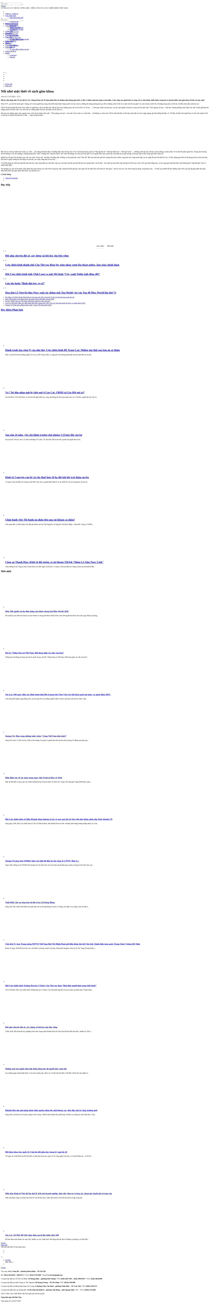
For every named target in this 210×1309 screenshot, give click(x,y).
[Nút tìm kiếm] (22, 4)
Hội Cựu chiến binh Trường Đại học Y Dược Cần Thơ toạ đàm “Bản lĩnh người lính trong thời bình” (50, 985)
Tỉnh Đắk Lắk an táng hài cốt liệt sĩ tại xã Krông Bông (30, 902)
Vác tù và (13, 30)
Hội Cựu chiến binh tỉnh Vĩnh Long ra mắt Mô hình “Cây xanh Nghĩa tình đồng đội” (52, 274)
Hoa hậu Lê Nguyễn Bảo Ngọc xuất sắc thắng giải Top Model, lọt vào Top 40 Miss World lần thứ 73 (60, 292)
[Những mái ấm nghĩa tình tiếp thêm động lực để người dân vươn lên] (21, 1064)
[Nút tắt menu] (2, 18)
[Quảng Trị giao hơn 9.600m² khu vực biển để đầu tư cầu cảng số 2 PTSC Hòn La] (21, 857)
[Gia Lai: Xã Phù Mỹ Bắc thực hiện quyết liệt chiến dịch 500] (21, 1231)
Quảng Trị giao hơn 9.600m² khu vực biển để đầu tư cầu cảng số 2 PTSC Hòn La (42, 861)
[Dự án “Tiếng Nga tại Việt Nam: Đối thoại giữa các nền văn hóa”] (21, 649)
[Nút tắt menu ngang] (13, 1262)
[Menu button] (2, 2)
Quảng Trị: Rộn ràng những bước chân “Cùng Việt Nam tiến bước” (28, 305)
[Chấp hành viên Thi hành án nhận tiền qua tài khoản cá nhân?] (21, 515)
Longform (13, 55)
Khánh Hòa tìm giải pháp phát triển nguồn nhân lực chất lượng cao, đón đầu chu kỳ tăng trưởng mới (51, 1110)
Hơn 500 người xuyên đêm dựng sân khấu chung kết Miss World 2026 (29, 299)
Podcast (12, 47)
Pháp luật (8, 47)
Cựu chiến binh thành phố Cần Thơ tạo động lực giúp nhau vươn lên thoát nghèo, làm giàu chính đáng (62, 264)
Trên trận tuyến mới (16, 18)
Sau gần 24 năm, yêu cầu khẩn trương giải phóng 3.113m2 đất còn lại (43, 434)
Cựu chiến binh (10, 16)
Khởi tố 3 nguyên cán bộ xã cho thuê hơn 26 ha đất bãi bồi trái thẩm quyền (47, 477)
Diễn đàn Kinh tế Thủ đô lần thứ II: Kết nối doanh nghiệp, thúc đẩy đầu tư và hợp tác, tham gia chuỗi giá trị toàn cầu (58, 1193)
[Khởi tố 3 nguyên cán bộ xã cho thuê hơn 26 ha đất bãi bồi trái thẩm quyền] (21, 473)
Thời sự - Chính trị (11, 14)
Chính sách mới (15, 37)
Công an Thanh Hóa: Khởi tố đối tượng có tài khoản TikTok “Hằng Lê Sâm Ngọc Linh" (54, 562)
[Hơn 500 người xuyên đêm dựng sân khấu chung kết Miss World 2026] (21, 607)
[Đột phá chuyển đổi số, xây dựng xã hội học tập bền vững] (21, 1023)
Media (7, 53)
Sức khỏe (8, 43)
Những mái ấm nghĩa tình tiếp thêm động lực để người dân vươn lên (36, 1069)
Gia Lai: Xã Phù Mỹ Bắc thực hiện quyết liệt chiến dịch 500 (32, 1235)
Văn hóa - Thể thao (12, 45)
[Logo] (3, 6)
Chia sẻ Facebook (11, 178)
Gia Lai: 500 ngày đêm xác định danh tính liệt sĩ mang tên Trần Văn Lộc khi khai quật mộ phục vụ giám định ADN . (45, 303)
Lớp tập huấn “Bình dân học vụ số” (25, 283)
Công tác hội (14, 21)
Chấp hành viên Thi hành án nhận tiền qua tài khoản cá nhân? (40, 519)
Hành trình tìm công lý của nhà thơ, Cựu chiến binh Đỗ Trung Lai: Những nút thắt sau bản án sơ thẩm (62, 350)
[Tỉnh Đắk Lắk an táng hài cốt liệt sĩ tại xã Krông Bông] (21, 898)
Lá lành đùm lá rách (16, 29)
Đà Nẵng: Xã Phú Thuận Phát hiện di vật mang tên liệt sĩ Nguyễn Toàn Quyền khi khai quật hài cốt (40, 297)
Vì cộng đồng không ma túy (19, 49)
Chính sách (9, 31)
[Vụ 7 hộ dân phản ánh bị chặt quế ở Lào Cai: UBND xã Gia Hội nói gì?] (21, 388)
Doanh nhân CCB (11, 34)
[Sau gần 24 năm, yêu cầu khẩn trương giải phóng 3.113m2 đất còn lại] (21, 430)
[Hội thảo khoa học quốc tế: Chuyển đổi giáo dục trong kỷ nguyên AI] (21, 1148)
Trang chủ (8, 84)
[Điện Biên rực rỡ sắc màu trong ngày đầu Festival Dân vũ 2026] (21, 773)
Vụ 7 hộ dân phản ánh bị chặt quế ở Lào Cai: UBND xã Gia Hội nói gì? (44, 392)
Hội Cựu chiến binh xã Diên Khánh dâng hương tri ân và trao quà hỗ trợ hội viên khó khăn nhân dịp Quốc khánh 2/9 (58, 819)
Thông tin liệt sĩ (10, 51)
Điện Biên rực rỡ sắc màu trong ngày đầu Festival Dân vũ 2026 (33, 778)
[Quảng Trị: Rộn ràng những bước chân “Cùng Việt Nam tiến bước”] (21, 732)
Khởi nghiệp (14, 36)
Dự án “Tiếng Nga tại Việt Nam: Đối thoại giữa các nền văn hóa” (28, 301)
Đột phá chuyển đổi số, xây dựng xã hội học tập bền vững (37, 255)
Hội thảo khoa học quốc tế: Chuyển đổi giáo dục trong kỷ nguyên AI (36, 1152)
